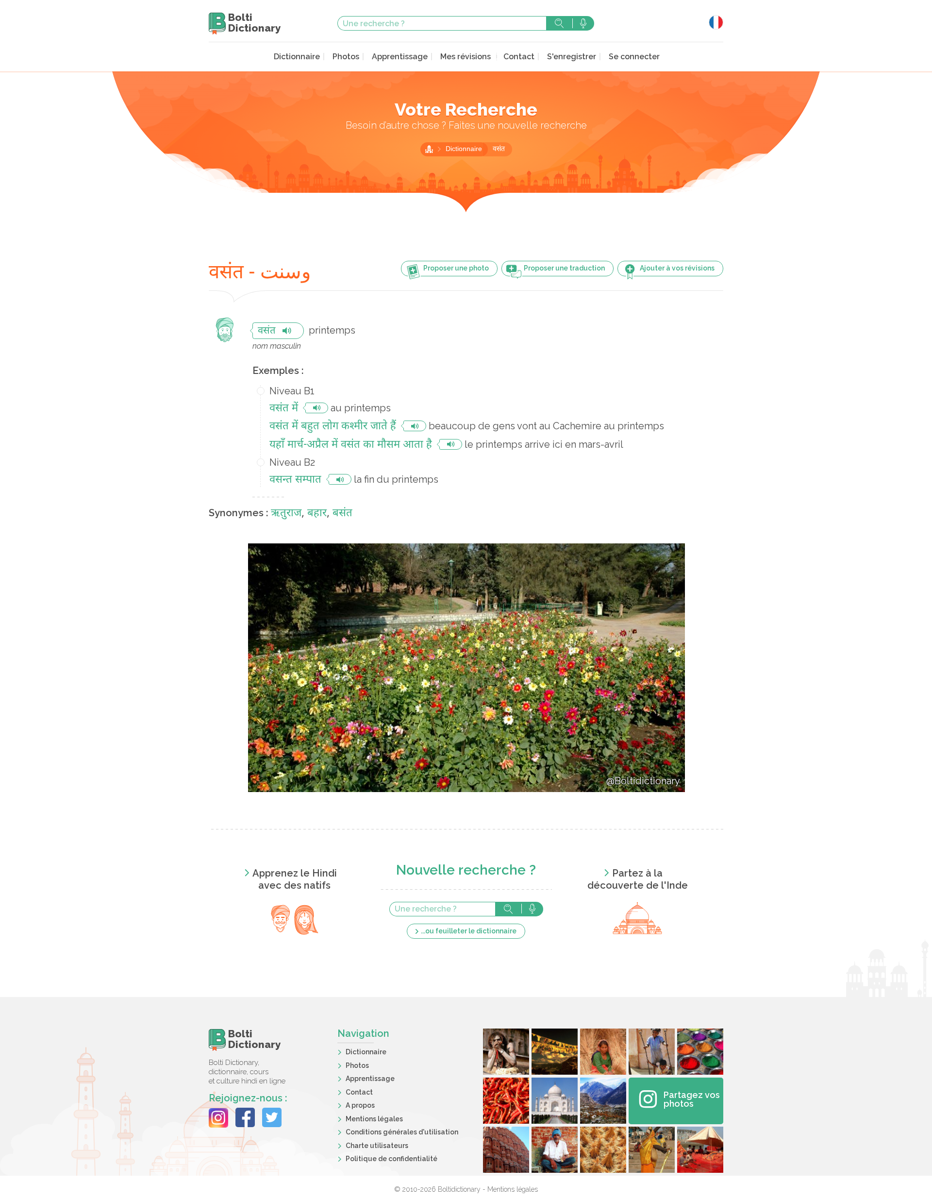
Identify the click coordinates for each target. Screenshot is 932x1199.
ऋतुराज (286, 514)
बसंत (342, 514)
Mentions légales (374, 1119)
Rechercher (559, 23)
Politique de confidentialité (391, 1159)
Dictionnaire (297, 56)
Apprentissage (400, 56)
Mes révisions (465, 56)
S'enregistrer (571, 56)
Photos (346, 56)
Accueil (429, 149)
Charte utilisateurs (377, 1145)
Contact (518, 56)
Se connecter (634, 56)
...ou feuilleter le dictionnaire (468, 931)
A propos (360, 1105)
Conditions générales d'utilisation (402, 1132)
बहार (317, 514)
